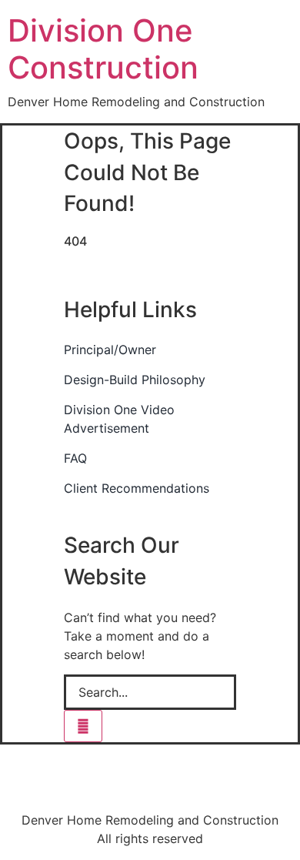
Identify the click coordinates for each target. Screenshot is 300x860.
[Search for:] (150, 692)
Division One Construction (103, 49)
